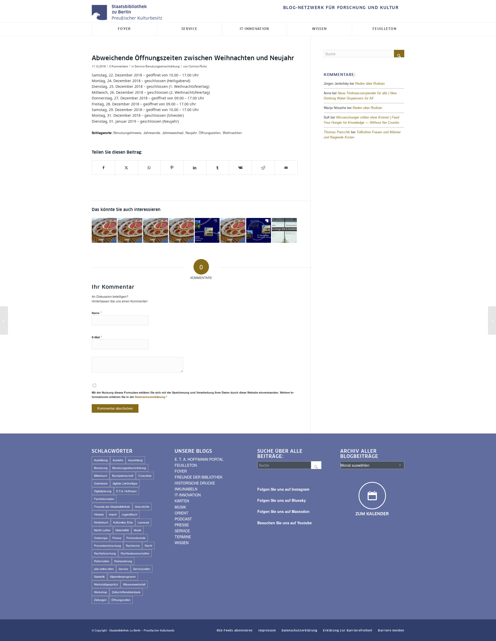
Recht (148, 545)
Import (113, 514)
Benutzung (100, 468)
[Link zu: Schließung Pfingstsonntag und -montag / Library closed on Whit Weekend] (232, 230)
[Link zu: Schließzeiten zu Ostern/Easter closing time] (181, 230)
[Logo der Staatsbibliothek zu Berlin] (128, 12)
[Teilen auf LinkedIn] (194, 168)
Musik (137, 530)
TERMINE (183, 536)
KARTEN (182, 500)
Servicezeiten (141, 569)
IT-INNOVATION (188, 494)
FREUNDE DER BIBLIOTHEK (198, 477)
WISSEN (182, 542)
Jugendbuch (129, 514)
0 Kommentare (118, 66)
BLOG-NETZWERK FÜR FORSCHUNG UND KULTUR (341, 8)
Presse (116, 538)
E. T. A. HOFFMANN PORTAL (199, 459)
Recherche (133, 545)
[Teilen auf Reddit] (263, 168)
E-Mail (97, 336)
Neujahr (191, 132)
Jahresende (151, 132)
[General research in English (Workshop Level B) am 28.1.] (4, 320)
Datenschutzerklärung (150, 397)
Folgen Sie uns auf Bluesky (281, 500)
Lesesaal (143, 522)
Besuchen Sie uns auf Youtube (284, 522)
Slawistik (99, 576)
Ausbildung (101, 460)
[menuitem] (340, 7)
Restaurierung (123, 561)
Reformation (101, 561)
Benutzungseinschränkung (162, 66)
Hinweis (99, 514)
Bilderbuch (100, 475)
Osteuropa (100, 538)
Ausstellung (135, 460)
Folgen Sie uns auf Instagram (283, 489)
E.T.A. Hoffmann (126, 491)
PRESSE (182, 524)
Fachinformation (104, 499)
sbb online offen (104, 569)
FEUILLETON (186, 465)
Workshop (100, 592)
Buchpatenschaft (122, 475)
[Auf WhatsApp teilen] (149, 168)
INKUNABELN (186, 488)
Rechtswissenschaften (135, 553)
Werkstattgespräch (106, 584)
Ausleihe (118, 460)
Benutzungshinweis (127, 132)
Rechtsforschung (105, 553)
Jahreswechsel (172, 132)
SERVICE (182, 530)
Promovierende (135, 538)
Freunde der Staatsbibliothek (112, 506)
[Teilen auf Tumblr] (217, 168)
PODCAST (183, 518)
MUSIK (180, 507)
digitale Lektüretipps (125, 483)
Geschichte (142, 506)
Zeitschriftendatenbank (126, 592)
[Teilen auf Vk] (240, 168)
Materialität (122, 530)
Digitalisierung (102, 491)
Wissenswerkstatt (134, 584)
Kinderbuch (101, 522)
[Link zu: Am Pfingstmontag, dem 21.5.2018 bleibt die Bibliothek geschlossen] (284, 230)
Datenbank (101, 483)
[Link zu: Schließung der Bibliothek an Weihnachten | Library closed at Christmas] (155, 230)
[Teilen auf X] (126, 168)
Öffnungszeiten (210, 132)
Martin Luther (102, 530)
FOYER (181, 471)
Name (97, 312)
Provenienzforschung (107, 545)
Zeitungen (100, 600)
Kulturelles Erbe (123, 522)
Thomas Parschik (337, 132)
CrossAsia (144, 475)
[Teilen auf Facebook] (103, 168)
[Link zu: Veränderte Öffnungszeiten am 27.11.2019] (258, 230)
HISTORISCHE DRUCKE (195, 483)
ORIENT (181, 512)
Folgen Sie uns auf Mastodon (283, 511)
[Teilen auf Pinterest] (172, 168)
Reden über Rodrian (370, 83)
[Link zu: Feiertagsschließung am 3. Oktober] (207, 230)
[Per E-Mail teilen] (286, 168)
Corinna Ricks (198, 66)
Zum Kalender (372, 514)
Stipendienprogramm (123, 576)
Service (140, 66)
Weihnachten (232, 132)
